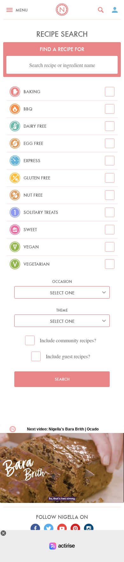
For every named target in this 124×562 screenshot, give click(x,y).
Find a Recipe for (62, 49)
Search (62, 379)
